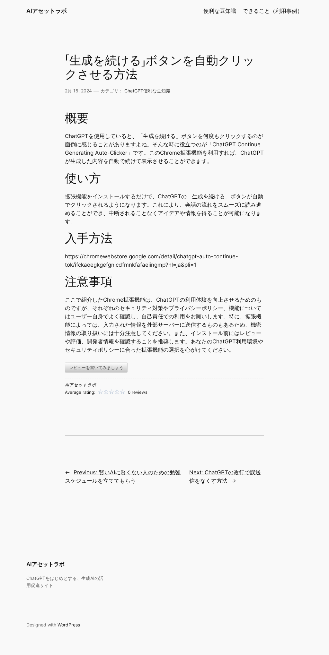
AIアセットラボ (46, 10)
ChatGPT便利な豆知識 (147, 90)
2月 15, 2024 (78, 90)
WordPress (69, 624)
